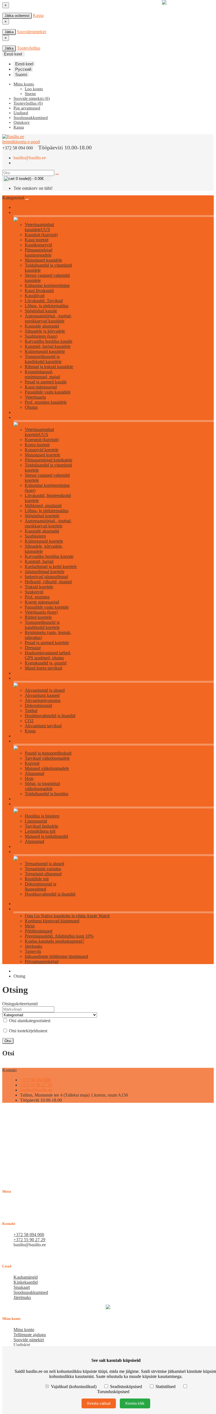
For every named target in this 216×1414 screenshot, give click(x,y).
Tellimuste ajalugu (30, 1334)
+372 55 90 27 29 (36, 1084)
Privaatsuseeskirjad (41, 961)
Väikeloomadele (26, 741)
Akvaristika (22, 678)
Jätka (9, 32)
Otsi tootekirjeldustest (27, 1030)
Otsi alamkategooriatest (29, 1020)
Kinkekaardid (26, 1282)
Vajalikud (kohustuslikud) (74, 1386)
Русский (23, 69)
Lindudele (21, 804)
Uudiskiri (22, 1344)
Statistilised (165, 1386)
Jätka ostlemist (17, 16)
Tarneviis (33, 951)
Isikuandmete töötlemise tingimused (56, 956)
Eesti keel (24, 63)
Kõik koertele (24, 418)
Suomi (21, 74)
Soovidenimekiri (31, 31)
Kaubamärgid (26, 1277)
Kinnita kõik (135, 1403)
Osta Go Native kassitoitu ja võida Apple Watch (67, 915)
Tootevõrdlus (28, 48)
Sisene (30, 93)
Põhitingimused (38, 931)
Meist (30, 925)
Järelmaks (33, 946)
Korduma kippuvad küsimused (52, 920)
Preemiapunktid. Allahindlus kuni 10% (59, 936)
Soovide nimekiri (29, 1339)
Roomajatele (23, 852)
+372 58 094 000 (35, 1079)
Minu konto (24, 1329)
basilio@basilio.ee (30, 157)
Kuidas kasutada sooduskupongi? (54, 941)
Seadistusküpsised (126, 1386)
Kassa (38, 15)
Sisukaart (22, 1287)
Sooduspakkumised (31, 1292)
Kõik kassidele (25, 213)
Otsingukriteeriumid (20, 1003)
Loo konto (34, 89)
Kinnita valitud (98, 1403)
